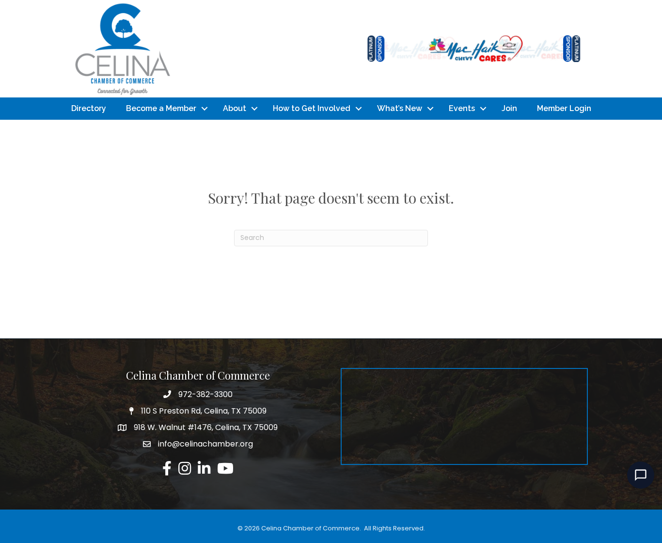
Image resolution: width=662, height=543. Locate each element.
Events (462, 108)
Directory (88, 108)
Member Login (564, 108)
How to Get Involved (311, 108)
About (234, 108)
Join (509, 108)
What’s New (399, 108)
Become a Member (161, 108)
